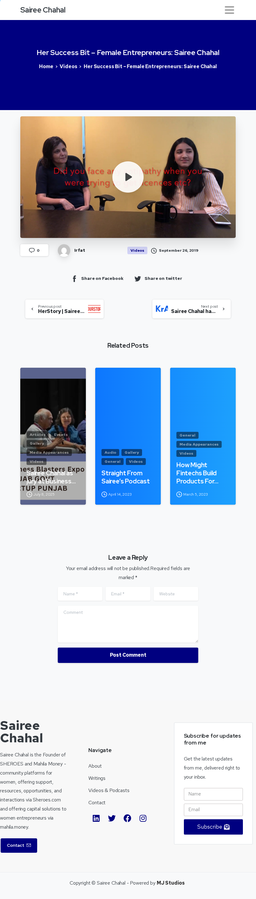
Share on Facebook (102, 278)
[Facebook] (127, 818)
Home (46, 66)
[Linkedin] (96, 818)
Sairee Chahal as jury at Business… (51, 477)
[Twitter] (112, 818)
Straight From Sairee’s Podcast (125, 477)
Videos (68, 66)
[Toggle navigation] (229, 10)
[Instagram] (143, 818)
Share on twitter (163, 278)
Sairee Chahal (43, 10)
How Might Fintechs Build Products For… (197, 473)
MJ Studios (171, 883)
